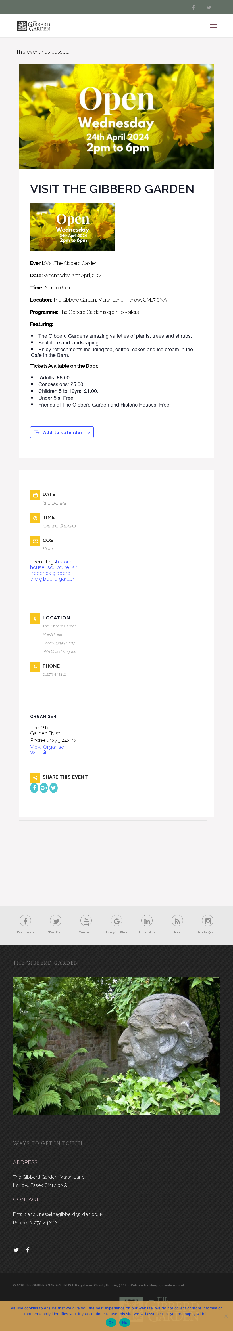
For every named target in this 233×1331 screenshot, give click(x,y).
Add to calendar (63, 432)
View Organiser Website (48, 750)
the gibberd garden (53, 579)
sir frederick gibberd (53, 570)
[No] (226, 1316)
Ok (111, 1322)
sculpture (58, 567)
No (125, 1322)
